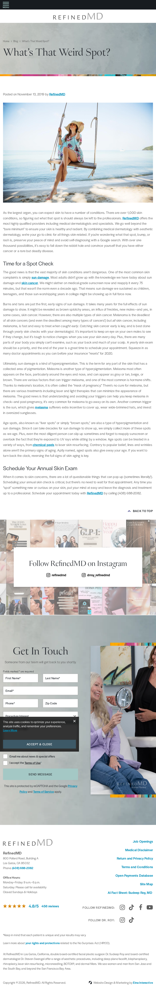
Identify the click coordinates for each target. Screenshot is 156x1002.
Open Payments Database (134, 875)
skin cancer (29, 282)
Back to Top (143, 510)
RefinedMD (57, 94)
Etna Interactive (143, 982)
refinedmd (59, 575)
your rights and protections (42, 943)
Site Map (146, 884)
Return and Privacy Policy (135, 858)
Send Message (40, 774)
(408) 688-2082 (22, 868)
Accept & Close (39, 744)
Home (6, 41)
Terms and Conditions (137, 867)
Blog (15, 41)
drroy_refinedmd (98, 575)
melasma (41, 407)
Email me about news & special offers (32, 756)
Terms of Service (43, 791)
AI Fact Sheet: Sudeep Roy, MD (130, 892)
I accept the (17, 762)
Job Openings (143, 841)
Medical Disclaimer (139, 850)
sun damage (40, 277)
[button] (6, 5)
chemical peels (43, 444)
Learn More (10, 730)
